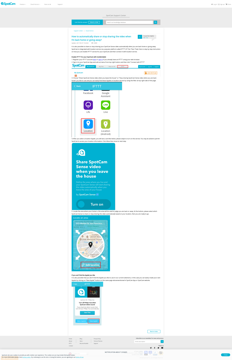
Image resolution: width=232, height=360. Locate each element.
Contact (71, 346)
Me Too (145, 38)
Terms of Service (98, 341)
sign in (100, 60)
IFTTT (70, 343)
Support (60, 4)
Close (225, 355)
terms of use (79, 357)
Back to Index (154, 331)
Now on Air (47, 4)
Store (81, 341)
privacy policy (27, 357)
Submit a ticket (94, 22)
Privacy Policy (97, 339)
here (94, 60)
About (70, 341)
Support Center (78, 31)
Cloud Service (90, 31)
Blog (81, 339)
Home (70, 339)
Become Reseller (84, 343)
